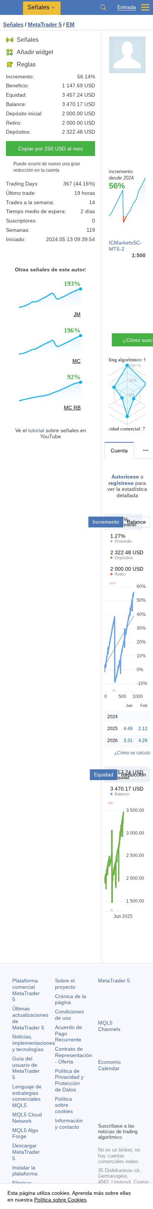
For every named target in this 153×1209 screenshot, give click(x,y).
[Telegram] (114, 1103)
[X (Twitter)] (126, 1103)
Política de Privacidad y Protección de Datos (69, 1080)
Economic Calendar (109, 1065)
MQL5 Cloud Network (27, 1118)
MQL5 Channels (109, 1026)
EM (70, 24)
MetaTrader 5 (114, 981)
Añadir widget (35, 52)
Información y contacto (69, 1124)
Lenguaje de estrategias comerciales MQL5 (27, 1096)
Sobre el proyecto (65, 984)
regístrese (121, 483)
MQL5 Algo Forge (25, 1133)
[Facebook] (102, 1103)
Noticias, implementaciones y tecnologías (33, 1043)
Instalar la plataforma (25, 1171)
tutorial (36, 430)
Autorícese (125, 477)
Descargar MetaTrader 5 (26, 1152)
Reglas (26, 64)
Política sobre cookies (64, 1105)
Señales (28, 40)
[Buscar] (103, 7)
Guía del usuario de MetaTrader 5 (26, 1068)
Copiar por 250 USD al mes (50, 149)
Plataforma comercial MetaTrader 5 (26, 990)
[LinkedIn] (114, 1115)
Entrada (126, 7)
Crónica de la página (70, 999)
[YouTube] (102, 1115)
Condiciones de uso (69, 1015)
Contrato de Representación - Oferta (73, 1055)
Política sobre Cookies (60, 1200)
